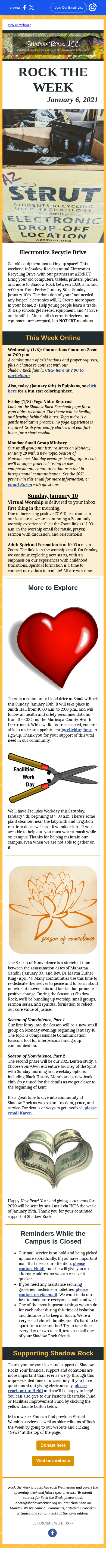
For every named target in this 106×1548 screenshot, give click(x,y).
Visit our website (53, 1460)
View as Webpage (19, 25)
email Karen (20, 484)
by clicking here (76, 729)
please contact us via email (53, 1292)
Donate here (53, 1445)
